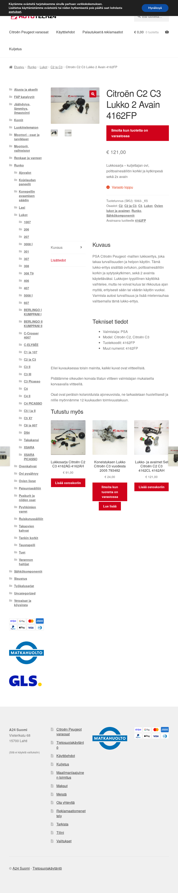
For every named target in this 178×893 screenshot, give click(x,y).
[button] (92, 93)
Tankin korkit (28, 538)
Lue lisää (110, 506)
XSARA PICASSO (30, 456)
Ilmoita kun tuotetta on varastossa (129, 133)
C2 (121, 205)
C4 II (27, 396)
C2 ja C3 (57, 67)
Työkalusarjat (24, 586)
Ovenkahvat (28, 466)
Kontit (18, 120)
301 (26, 251)
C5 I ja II (30, 411)
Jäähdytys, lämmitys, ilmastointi (22, 108)
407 (26, 288)
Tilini (60, 832)
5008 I (28, 295)
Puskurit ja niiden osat (27, 497)
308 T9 (29, 273)
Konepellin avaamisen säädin (27, 195)
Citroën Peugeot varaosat (28, 31)
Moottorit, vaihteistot (22, 148)
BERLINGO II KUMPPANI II (33, 323)
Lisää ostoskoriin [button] (68, 483)
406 (26, 280)
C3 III (27, 374)
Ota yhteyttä (65, 802)
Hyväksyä (155, 8)
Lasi (22, 207)
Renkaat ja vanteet (28, 158)
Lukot (43, 67)
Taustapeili (27, 545)
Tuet (22, 552)
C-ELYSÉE (31, 344)
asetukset (15, 12)
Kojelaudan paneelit (27, 182)
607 (26, 302)
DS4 (27, 432)
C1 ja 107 (30, 352)
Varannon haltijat (26, 561)
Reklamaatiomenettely (71, 813)
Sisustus (20, 578)
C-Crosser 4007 (31, 335)
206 (26, 229)
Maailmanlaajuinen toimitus (70, 775)
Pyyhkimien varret (27, 509)
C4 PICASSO (33, 403)
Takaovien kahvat (26, 528)
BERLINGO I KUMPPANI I (33, 312)
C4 (26, 388)
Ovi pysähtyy (28, 473)
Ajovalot (25, 172)
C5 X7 (28, 418)
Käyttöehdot (65, 31)
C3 (140, 205)
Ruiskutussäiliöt (31, 519)
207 (26, 236)
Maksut (62, 785)
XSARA (29, 447)
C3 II (27, 367)
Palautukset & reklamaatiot (102, 31)
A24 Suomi (21, 868)
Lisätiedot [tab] (58, 260)
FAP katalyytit (24, 97)
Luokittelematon (26, 127)
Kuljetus (15, 48)
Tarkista (62, 824)
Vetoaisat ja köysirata (22, 602)
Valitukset (63, 840)
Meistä (61, 794)
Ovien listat (27, 481)
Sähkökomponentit (120, 215)
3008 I (28, 244)
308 (26, 266)
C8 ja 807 (30, 425)
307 (26, 259)
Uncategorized (25, 593)
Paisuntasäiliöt (30, 488)
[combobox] (151, 16)
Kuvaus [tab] (57, 247)
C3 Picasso (32, 381)
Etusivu (19, 67)
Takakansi (31, 440)
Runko (32, 67)
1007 (27, 222)
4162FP (140, 220)
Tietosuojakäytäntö (70, 745)
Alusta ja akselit (26, 89)
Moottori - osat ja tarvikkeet (27, 136)
